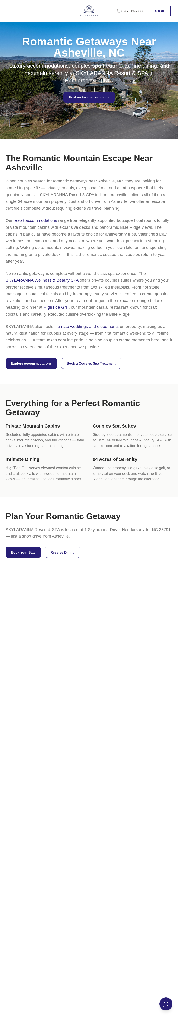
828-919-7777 (132, 11)
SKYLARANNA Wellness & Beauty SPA (42, 280)
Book (159, 11)
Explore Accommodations (89, 97)
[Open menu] (12, 11)
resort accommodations (35, 220)
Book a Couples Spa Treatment (91, 363)
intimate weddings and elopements (86, 326)
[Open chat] (165, 1003)
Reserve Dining (63, 552)
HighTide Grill (56, 307)
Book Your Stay (23, 552)
